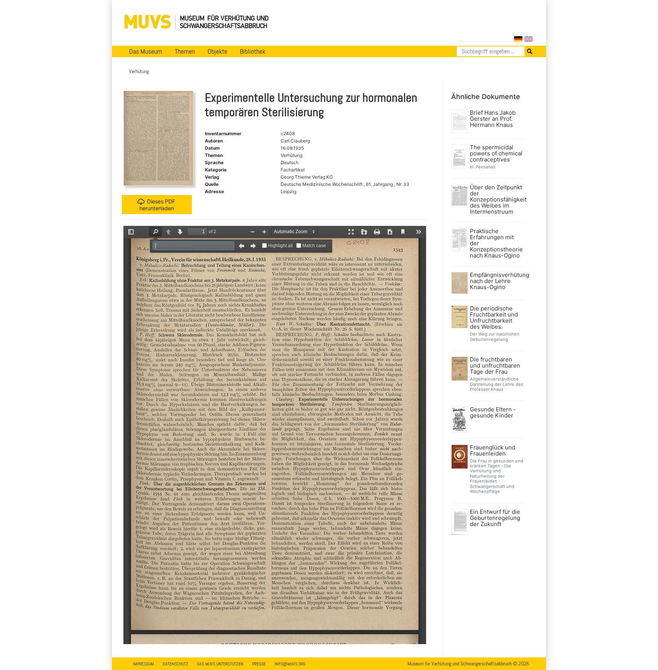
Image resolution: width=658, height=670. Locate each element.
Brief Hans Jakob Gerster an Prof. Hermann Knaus (493, 119)
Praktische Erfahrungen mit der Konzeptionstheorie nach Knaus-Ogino (496, 243)
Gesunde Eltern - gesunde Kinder (493, 412)
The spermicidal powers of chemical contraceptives (496, 153)
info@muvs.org (290, 664)
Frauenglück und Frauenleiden (492, 451)
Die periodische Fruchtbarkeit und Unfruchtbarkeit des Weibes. (494, 317)
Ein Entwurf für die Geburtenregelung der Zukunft (495, 518)
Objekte (217, 51)
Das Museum (145, 51)
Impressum (143, 664)
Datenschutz (175, 664)
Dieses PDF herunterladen (157, 204)
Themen (185, 51)
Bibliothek (252, 51)
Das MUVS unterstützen (220, 664)
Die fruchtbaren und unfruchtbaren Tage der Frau (495, 366)
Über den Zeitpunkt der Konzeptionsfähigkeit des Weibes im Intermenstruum (497, 199)
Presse (259, 664)
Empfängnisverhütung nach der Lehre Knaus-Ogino (497, 281)
